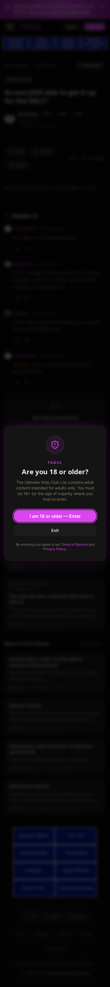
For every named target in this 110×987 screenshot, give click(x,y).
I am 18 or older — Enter (55, 516)
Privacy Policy (54, 549)
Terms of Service (74, 544)
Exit (55, 530)
